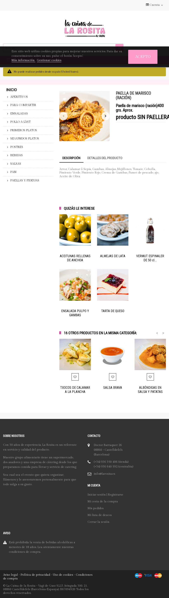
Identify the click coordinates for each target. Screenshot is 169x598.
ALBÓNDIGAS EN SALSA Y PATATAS (150, 390)
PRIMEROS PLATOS (23, 130)
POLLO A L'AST (20, 122)
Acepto (143, 57)
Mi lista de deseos (100, 515)
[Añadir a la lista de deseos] (75, 376)
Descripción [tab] (71, 158)
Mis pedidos (96, 508)
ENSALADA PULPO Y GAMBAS (75, 313)
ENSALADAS (19, 113)
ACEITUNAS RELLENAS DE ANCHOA (75, 258)
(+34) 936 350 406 (105, 462)
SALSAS (15, 163)
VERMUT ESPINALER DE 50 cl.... (150, 258)
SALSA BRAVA (112, 388)
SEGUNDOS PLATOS (24, 138)
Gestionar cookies (49, 60)
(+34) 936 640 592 (105, 466)
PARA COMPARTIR (23, 105)
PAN (13, 172)
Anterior (63, 116)
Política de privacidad (35, 575)
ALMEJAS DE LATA (112, 256)
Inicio (11, 90)
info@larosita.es (104, 474)
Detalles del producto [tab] (104, 158)
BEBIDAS (16, 155)
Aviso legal (10, 575)
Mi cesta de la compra (103, 501)
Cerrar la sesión (98, 522)
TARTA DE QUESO (112, 311)
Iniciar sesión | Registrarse (105, 494)
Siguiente (105, 116)
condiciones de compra (24, 552)
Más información (23, 60)
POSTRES (16, 147)
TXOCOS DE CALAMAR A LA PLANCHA (75, 390)
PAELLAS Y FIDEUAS (24, 180)
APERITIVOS (19, 97)
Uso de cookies (63, 575)
